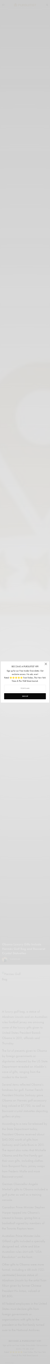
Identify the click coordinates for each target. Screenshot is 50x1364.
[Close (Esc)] (46, 665)
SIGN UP (25, 696)
